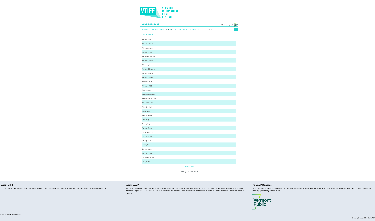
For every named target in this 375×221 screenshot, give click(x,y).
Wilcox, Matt (146, 39)
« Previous (187, 167)
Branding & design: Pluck (360, 218)
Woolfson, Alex (147, 103)
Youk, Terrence (147, 132)
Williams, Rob (147, 65)
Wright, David (147, 115)
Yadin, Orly (146, 124)
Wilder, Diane (147, 52)
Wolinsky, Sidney (148, 86)
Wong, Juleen (147, 90)
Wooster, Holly (147, 107)
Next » (193, 167)
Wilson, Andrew (147, 73)
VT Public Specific (181, 29)
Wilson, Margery (148, 77)
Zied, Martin (146, 162)
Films (146, 29)
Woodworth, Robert (149, 98)
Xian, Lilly (145, 119)
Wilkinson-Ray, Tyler (149, 56)
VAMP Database (150, 24)
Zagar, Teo (146, 145)
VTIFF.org (195, 29)
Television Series (158, 29)
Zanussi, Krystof (147, 153)
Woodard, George (148, 94)
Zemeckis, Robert (148, 157)
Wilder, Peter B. (147, 44)
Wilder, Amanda (147, 48)
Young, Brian (146, 140)
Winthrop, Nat (147, 82)
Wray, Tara (146, 111)
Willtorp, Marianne (148, 69)
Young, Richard (147, 136)
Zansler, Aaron (147, 149)
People (170, 29)
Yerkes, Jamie (147, 128)
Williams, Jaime (147, 60)
